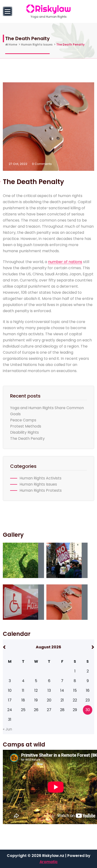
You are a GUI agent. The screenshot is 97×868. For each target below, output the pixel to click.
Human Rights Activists (40, 478)
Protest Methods (25, 426)
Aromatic (49, 861)
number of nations (65, 261)
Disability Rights (24, 432)
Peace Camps (23, 420)
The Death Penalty (27, 438)
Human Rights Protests (41, 490)
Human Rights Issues (37, 44)
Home (12, 44)
